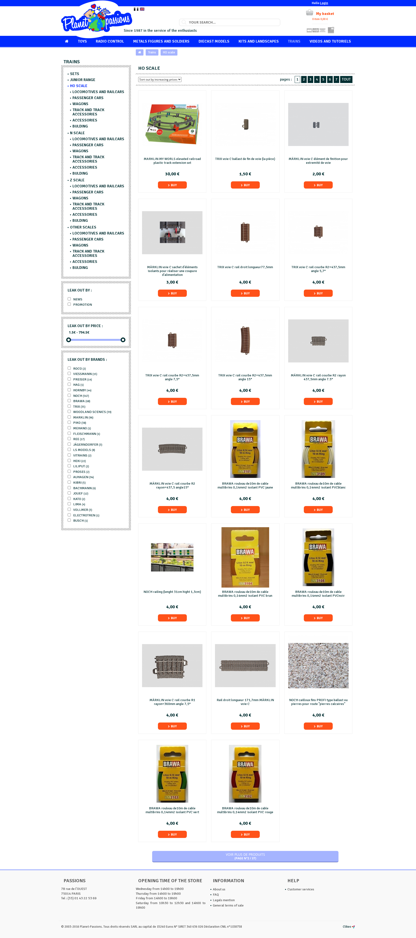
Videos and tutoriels (330, 41)
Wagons (80, 103)
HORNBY (81, 390)
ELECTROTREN (85, 515)
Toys (82, 41)
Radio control (110, 41)
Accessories (84, 120)
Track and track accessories (88, 112)
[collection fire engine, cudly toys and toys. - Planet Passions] (96, 19)
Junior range (82, 79)
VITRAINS (81, 455)
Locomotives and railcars (98, 91)
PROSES (81, 472)
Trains (294, 41)
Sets (74, 73)
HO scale (169, 52)
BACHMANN (84, 488)
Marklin (82, 417)
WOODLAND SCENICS (91, 412)
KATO (78, 499)
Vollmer (82, 510)
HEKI (79, 461)
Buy (174, 185)
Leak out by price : (85, 325)
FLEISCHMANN (86, 434)
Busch (80, 521)
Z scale (77, 180)
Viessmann (84, 374)
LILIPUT (80, 466)
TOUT (346, 79)
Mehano (81, 428)
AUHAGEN (83, 477)
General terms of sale (228, 905)
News (77, 299)
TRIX (78, 407)
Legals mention (224, 900)
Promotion (82, 305)
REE (78, 439)
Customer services (300, 889)
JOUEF (80, 493)
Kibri (79, 483)
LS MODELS (83, 450)
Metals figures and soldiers (161, 41)
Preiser (82, 379)
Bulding (80, 126)
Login (324, 3)
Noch (80, 396)
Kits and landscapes (259, 41)
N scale (77, 133)
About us (219, 889)
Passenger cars (88, 97)
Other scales (83, 227)
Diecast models (214, 41)
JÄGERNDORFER (87, 445)
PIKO (79, 423)
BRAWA (81, 401)
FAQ (216, 895)
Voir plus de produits (245, 856)
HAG (78, 385)
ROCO (79, 369)
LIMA (78, 504)
